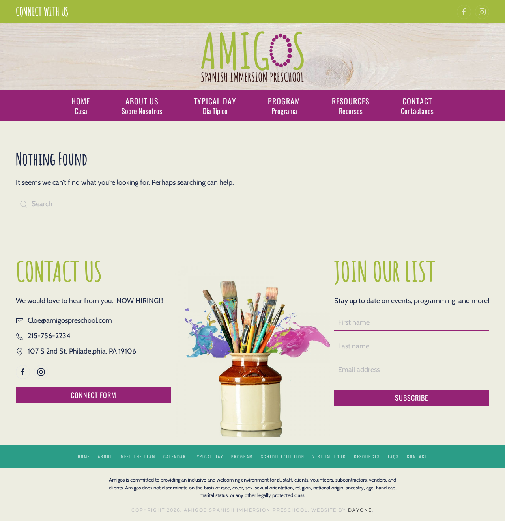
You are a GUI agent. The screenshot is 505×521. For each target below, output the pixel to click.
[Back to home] (252, 56)
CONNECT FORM (93, 395)
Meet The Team (138, 456)
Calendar (174, 456)
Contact (417, 456)
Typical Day (208, 456)
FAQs (393, 456)
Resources (367, 456)
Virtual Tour (329, 456)
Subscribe (411, 398)
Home (84, 456)
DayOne (360, 510)
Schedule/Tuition (283, 456)
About (105, 456)
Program (242, 456)
